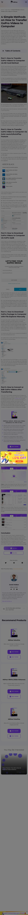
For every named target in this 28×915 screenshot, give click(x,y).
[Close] (27, 450)
